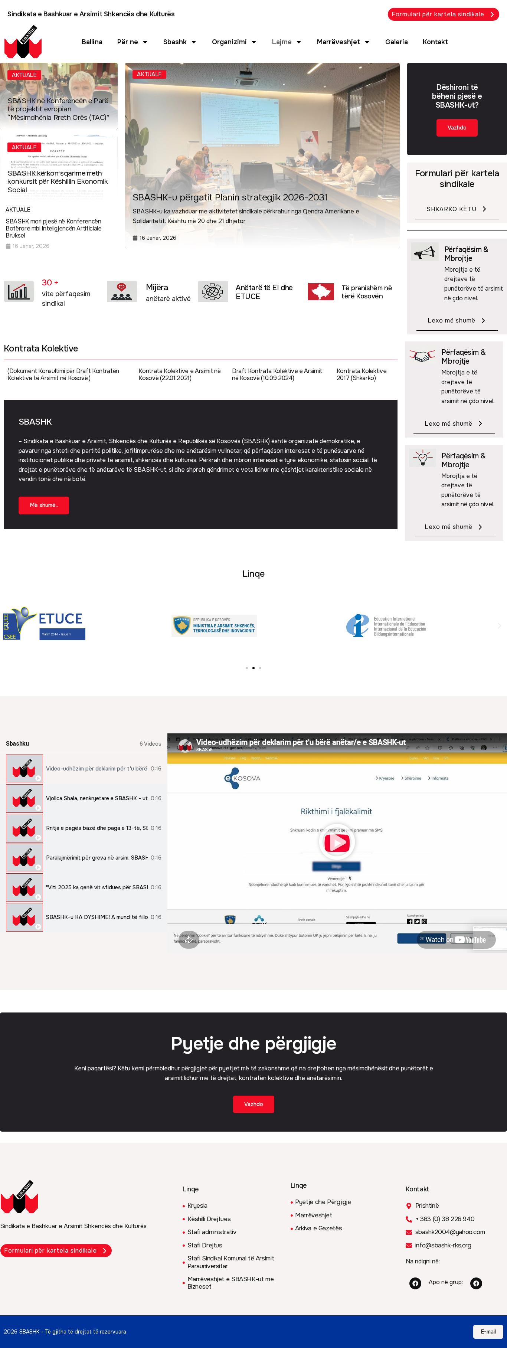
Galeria (396, 42)
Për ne (127, 42)
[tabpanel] (337, 843)
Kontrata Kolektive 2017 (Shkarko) (362, 374)
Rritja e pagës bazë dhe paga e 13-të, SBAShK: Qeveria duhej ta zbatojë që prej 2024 (97, 828)
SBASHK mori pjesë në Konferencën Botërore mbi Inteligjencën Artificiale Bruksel (54, 228)
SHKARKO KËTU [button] (451, 209)
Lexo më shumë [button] (451, 320)
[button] (7, 625)
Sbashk (175, 42)
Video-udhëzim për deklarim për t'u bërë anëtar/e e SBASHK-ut (97, 769)
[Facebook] (415, 1283)
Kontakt (435, 42)
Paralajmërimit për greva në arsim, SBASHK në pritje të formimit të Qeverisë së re (97, 858)
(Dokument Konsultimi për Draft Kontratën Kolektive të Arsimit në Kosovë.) (63, 374)
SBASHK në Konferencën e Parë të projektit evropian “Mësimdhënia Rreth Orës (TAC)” (58, 109)
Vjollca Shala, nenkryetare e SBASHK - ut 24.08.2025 (97, 798)
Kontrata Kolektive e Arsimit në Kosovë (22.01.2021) (179, 374)
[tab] (83, 769)
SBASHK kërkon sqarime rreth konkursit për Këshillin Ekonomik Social (57, 182)
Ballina (92, 42)
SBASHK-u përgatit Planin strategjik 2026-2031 (230, 197)
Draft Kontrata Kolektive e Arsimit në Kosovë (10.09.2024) (277, 374)
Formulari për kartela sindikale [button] (438, 14)
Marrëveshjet (338, 42)
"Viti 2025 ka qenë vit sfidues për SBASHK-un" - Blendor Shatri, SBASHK (97, 887)
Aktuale (24, 75)
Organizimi (229, 42)
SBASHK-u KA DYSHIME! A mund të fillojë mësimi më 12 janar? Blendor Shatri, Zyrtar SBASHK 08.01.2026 (97, 917)
